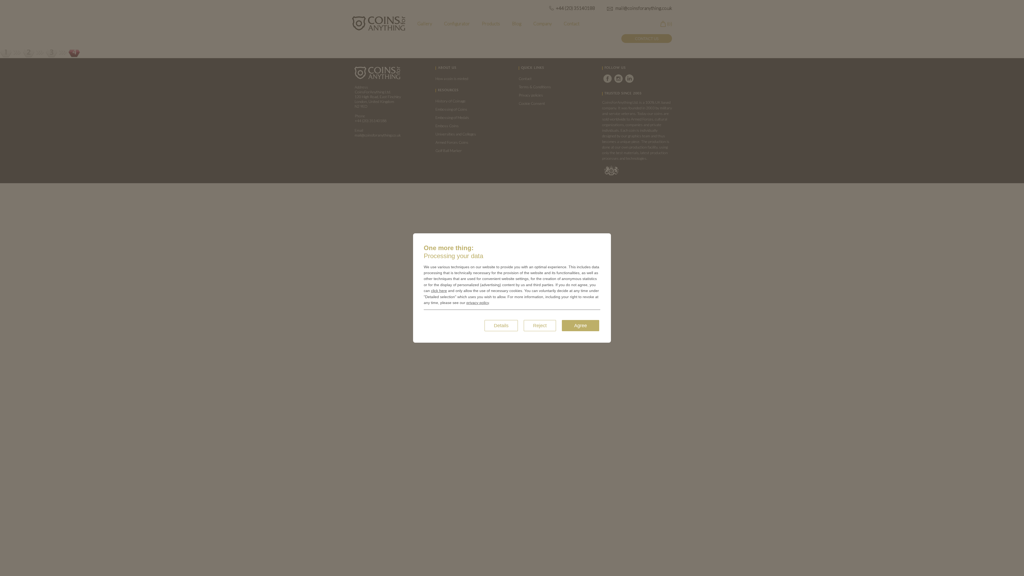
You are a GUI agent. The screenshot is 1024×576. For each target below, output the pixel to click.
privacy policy (477, 303)
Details (501, 325)
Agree (580, 325)
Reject (540, 325)
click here (439, 291)
